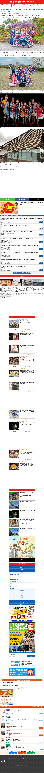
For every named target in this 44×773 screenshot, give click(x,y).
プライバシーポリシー (11, 758)
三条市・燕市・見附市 (28, 2)
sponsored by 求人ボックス (18, 215)
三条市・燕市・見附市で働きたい (7, 215)
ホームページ (37, 52)
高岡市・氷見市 (11, 588)
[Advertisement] (22, 307)
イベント (34, 5)
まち (27, 5)
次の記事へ (36, 197)
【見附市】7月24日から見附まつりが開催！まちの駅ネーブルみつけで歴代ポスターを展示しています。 (27, 411)
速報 (37, 5)
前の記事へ (8, 197)
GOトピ (2, 5)
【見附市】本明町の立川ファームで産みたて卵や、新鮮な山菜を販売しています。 (27, 322)
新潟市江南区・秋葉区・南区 (14, 579)
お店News (18, 5)
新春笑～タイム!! (5, 17)
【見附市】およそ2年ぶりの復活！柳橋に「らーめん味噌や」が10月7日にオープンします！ (27, 503)
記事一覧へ (22, 197)
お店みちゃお (23, 5)
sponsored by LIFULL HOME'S (37, 706)
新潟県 (17, 13)
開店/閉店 (14, 5)
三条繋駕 (6, 297)
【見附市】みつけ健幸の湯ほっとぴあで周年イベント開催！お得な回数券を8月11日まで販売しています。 (27, 452)
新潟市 (10, 576)
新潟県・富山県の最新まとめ (14, 574)
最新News (6, 5)
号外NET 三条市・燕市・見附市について (23, 758)
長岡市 (10, 583)
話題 (30, 5)
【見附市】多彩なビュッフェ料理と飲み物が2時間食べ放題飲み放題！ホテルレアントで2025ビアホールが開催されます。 (27, 371)
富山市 (10, 586)
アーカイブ (41, 5)
